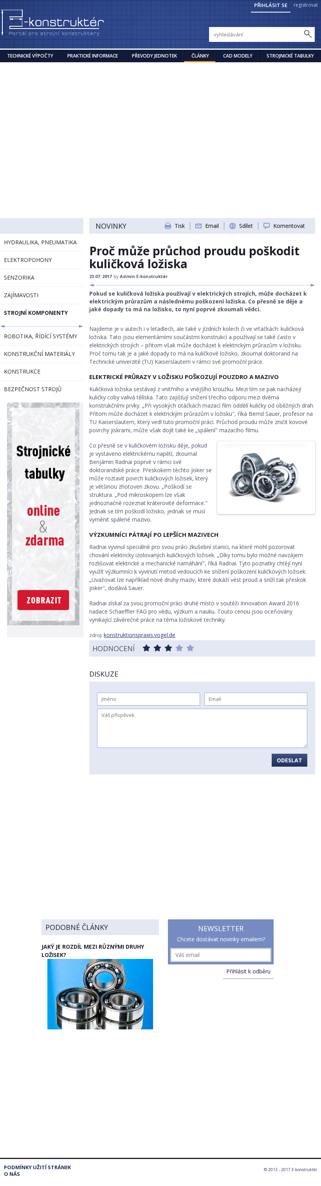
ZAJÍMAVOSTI (21, 295)
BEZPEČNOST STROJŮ (32, 389)
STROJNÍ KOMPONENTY (36, 312)
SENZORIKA (19, 277)
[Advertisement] (160, 121)
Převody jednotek (154, 55)
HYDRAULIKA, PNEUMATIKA (40, 242)
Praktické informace (92, 55)
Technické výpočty (30, 55)
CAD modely (237, 55)
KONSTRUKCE (22, 371)
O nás (12, 1174)
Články (200, 55)
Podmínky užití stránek (37, 1167)
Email (212, 225)
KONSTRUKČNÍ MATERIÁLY (39, 353)
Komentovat (289, 225)
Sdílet (246, 225)
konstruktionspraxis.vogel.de (139, 635)
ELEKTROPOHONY (28, 260)
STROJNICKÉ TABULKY (290, 55)
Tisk (180, 225)
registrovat (306, 5)
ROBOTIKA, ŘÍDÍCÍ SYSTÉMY (40, 336)
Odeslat (289, 760)
